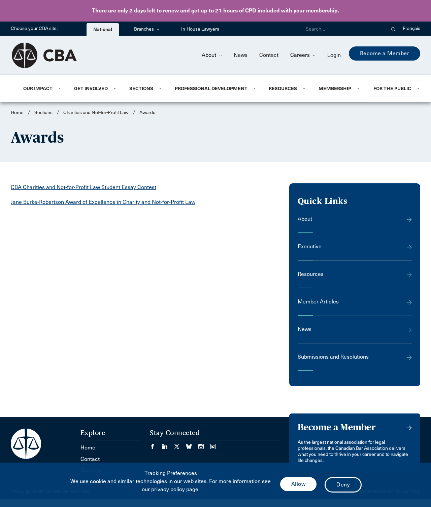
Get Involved (91, 88)
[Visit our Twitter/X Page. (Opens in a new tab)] (180, 444)
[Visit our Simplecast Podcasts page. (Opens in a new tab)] (213, 444)
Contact (268, 55)
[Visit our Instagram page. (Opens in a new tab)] (204, 444)
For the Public (392, 88)
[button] (393, 28)
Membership (335, 88)
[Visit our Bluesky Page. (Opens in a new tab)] (192, 444)
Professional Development (211, 88)
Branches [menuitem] (144, 29)
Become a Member (384, 53)
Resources (283, 88)
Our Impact (38, 88)
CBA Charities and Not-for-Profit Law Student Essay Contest (83, 187)
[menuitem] (40, 88)
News (240, 55)
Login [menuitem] (334, 55)
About (210, 55)
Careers (300, 55)
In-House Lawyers (200, 29)
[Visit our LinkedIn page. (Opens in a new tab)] (168, 444)
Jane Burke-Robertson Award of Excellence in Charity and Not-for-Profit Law (103, 202)
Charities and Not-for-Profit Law (96, 112)
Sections (141, 88)
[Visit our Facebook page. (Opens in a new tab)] (156, 444)
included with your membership (298, 10)
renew (171, 10)
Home (17, 112)
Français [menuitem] (411, 28)
